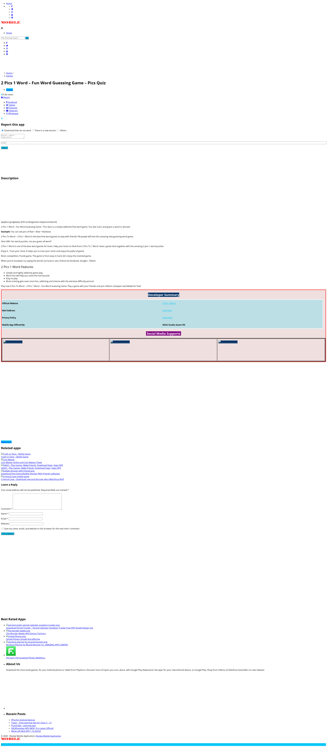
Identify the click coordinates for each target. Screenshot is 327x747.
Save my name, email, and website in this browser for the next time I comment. (42, 528)
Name (4, 513)
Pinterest (12, 107)
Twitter (11, 105)
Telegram (13, 110)
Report (6, 97)
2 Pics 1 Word (169, 303)
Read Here (167, 317)
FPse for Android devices (23, 720)
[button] (27, 38)
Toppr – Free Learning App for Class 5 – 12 (31, 722)
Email (4, 518)
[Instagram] (12, 11)
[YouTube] (12, 14)
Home (9, 3)
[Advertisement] (47, 63)
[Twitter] (12, 9)
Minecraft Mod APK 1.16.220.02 (26, 731)
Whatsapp (13, 113)
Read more (6, 441)
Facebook (12, 102)
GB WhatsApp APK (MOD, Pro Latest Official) (32, 728)
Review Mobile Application (48, 736)
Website (5, 523)
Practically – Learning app (23, 725)
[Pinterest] (12, 17)
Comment (6, 508)
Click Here (167, 310)
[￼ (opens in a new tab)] (12, 342)
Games (9, 75)
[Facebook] (11, 6)
